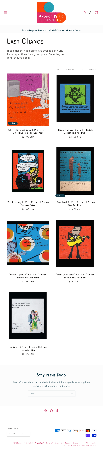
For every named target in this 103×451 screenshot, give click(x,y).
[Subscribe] (72, 394)
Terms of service (72, 445)
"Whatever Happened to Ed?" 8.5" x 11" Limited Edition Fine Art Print (27, 131)
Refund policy (78, 443)
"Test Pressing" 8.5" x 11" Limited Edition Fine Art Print (28, 204)
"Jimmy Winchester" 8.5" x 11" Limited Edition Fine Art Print (75, 276)
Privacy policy (91, 443)
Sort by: (60, 69)
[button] (5, 12)
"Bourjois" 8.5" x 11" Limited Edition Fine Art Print (28, 348)
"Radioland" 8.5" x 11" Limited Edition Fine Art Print (75, 204)
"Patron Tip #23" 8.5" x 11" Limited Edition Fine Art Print (27, 276)
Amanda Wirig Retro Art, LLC (30, 443)
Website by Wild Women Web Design (56, 443)
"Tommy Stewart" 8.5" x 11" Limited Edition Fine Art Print (75, 131)
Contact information (88, 445)
